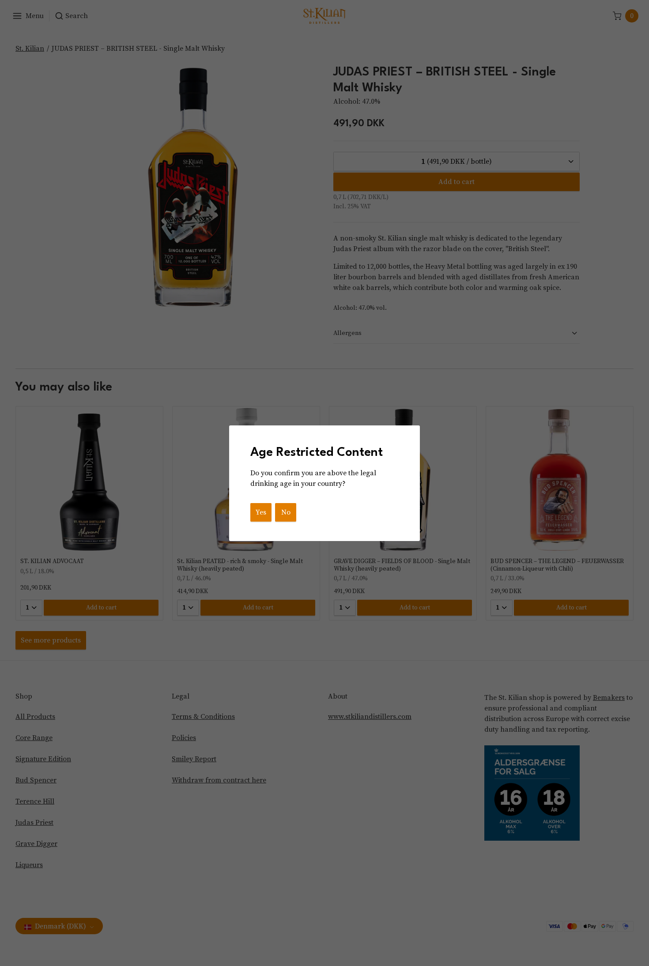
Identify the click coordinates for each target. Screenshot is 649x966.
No (286, 512)
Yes (261, 512)
